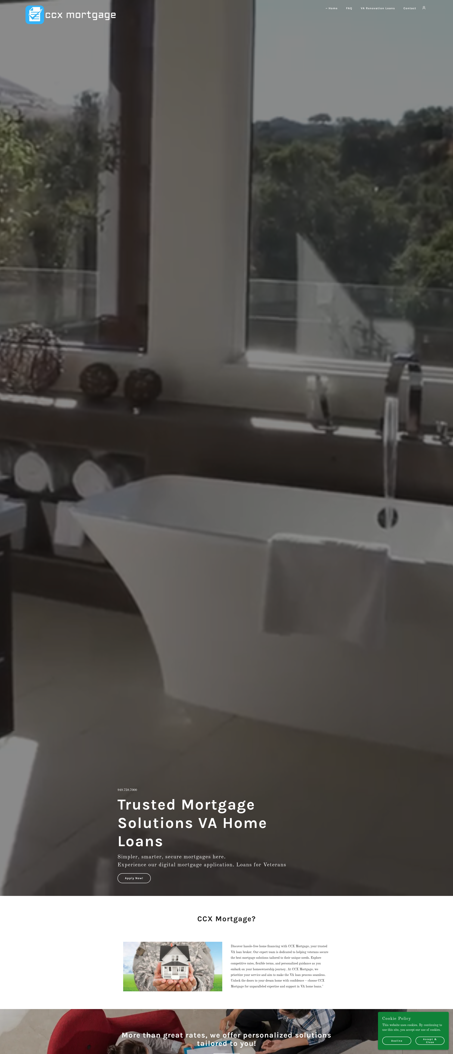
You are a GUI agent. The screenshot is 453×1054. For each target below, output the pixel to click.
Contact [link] (409, 8)
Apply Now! (134, 878)
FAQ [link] (349, 8)
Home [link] (333, 8)
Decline (396, 1040)
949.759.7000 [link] (127, 790)
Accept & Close (430, 1041)
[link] (70, 7)
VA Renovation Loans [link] (378, 8)
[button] (424, 7)
